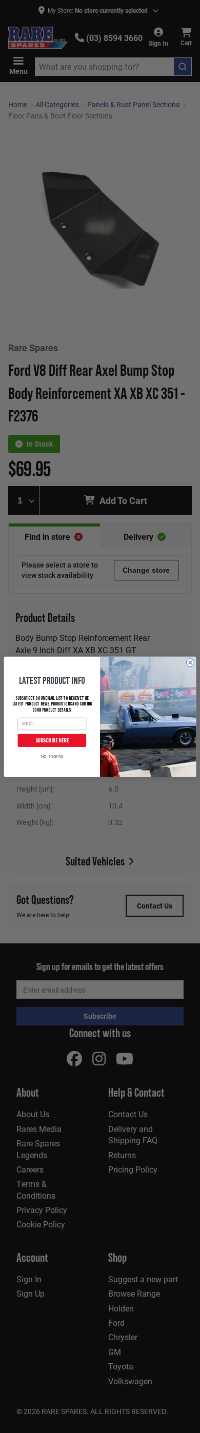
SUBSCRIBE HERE (52, 739)
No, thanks (52, 756)
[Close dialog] (190, 662)
